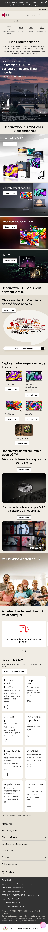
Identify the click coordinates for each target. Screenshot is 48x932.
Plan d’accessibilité (15, 899)
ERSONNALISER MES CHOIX (13, 895)
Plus (40, 815)
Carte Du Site (7, 880)
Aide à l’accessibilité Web (11, 902)
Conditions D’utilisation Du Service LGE (17, 884)
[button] (28, 15)
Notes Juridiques (33, 895)
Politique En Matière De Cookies (14, 891)
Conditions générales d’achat (13, 906)
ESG (3, 899)
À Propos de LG (9, 863)
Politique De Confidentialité (13, 887)
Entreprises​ (41, 9)
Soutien (5, 857)
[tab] (9, 29)
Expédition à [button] (13, 21)
